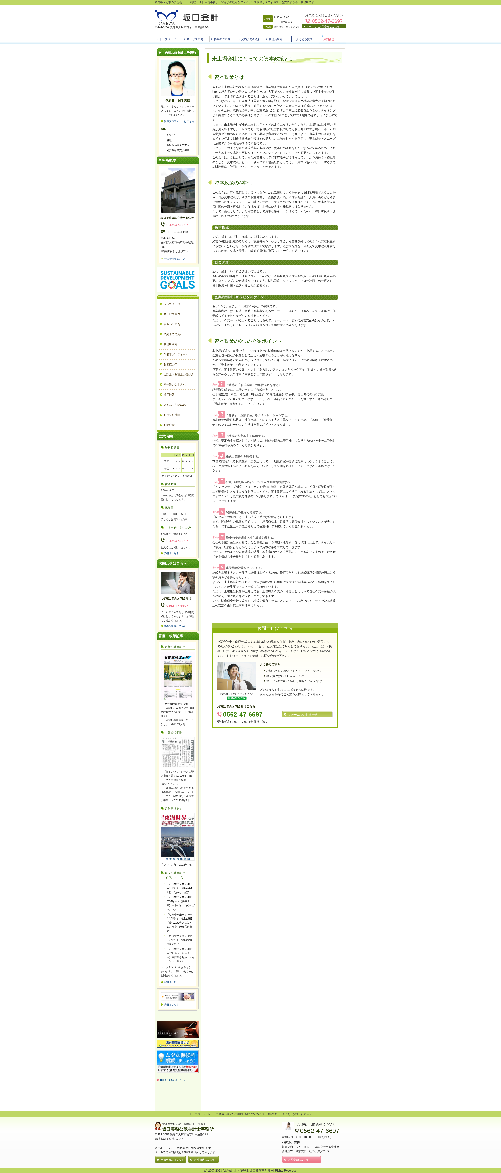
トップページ (167, 39)
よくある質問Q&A (175, 404)
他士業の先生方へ (175, 384)
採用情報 (169, 394)
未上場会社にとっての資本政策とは (253, 58)
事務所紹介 (275, 39)
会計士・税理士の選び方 (179, 374)
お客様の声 (170, 364)
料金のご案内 (222, 39)
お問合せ (328, 39)
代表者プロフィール (176, 354)
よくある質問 (304, 39)
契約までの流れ (250, 39)
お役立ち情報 (172, 414)
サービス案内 (195, 39)
